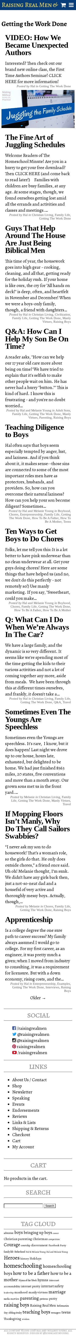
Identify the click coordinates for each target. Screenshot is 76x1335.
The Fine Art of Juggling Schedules (35, 141)
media (7, 1299)
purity (53, 1299)
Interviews (52, 987)
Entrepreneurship (31, 514)
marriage (57, 1292)
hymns (43, 1279)
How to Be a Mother (58, 519)
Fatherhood (19, 1251)
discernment (39, 1245)
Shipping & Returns (30, 1128)
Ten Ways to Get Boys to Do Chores (34, 535)
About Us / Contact (29, 1080)
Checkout (21, 1134)
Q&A (57, 702)
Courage (12, 1244)
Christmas (40, 1239)
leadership (9, 1292)
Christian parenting (18, 1239)
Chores (13, 514)
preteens (44, 1299)
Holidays (35, 1258)
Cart (16, 1141)
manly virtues (38, 1292)
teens (66, 1312)
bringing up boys (38, 1232)
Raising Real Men (43, 1305)
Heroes (12, 1257)
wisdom (25, 1319)
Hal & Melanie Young (36, 1251)
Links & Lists (24, 1122)
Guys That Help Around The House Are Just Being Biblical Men (35, 239)
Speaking (21, 1098)
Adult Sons (63, 410)
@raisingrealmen (32, 1034)
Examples (63, 983)
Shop (17, 1086)
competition (54, 1239)
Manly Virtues (61, 800)
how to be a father (31, 1273)
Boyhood (64, 511)
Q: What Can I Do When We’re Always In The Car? (37, 627)
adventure (9, 1233)
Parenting (45, 417)
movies (15, 1299)
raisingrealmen (30, 1046)
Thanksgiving (12, 1319)
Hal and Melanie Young (57, 1251)
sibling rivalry (15, 1312)
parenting (29, 1298)
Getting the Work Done (55, 86)
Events (18, 1104)
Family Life (62, 215)
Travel (67, 702)
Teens (67, 521)
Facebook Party (57, 1245)
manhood (21, 1292)
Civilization (62, 314)
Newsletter (22, 1092)
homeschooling (23, 1265)
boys (18, 1232)
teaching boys (36, 1312)
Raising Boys (62, 321)
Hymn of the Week (28, 1280)
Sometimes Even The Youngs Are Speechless (38, 719)
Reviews (19, 1116)
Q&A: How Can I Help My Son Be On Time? (36, 338)
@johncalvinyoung (55, 1333)
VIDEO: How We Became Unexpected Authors (36, 45)
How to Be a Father (45, 518)
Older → (38, 998)
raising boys (16, 1305)
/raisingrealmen (31, 1028)
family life (9, 1251)
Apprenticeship (29, 919)
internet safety (52, 1286)
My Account (23, 1147)
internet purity (30, 1286)
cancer (56, 1233)
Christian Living (42, 215)
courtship (25, 1245)
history (24, 1259)
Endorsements (25, 1110)
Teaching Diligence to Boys (34, 431)
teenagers (56, 1312)
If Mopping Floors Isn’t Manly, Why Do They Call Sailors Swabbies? (37, 824)
